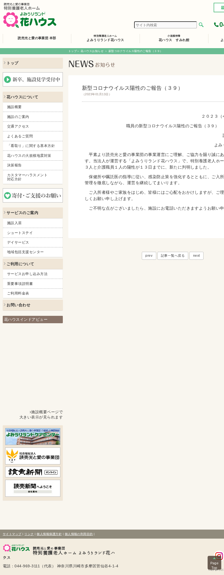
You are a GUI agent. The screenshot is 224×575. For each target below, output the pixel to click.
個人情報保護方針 (49, 534)
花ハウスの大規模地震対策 (29, 156)
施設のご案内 (18, 117)
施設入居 (14, 223)
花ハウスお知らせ (92, 51)
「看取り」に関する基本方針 (31, 146)
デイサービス (18, 242)
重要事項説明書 (20, 284)
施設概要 (14, 107)
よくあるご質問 (20, 136)
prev (148, 256)
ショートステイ (20, 233)
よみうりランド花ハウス (105, 38)
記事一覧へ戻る (173, 256)
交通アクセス (18, 126)
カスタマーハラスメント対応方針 (27, 177)
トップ (72, 51)
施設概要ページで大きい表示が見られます (41, 414)
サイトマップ (12, 534)
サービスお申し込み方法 (27, 274)
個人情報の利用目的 (79, 534)
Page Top (214, 565)
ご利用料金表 (18, 293)
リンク (29, 534)
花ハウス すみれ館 (174, 38)
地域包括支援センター (25, 252)
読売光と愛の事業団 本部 (37, 38)
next (196, 256)
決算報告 (14, 165)
